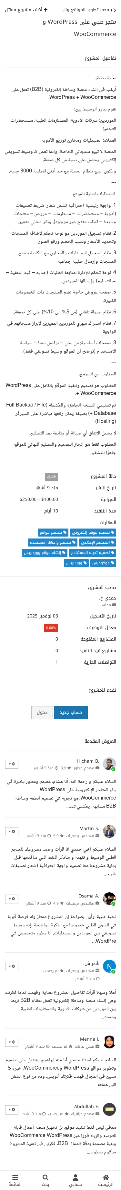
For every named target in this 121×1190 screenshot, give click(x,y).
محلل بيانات (84, 1046)
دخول (42, 712)
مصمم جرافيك (82, 1113)
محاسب (104, 604)
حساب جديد (71, 712)
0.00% (51, 628)
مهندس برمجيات (80, 835)
